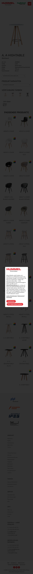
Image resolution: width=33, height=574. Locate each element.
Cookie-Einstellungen (11, 296)
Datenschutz (21, 296)
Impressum (9, 297)
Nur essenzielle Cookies (15, 304)
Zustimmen (11, 301)
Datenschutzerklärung (12, 285)
